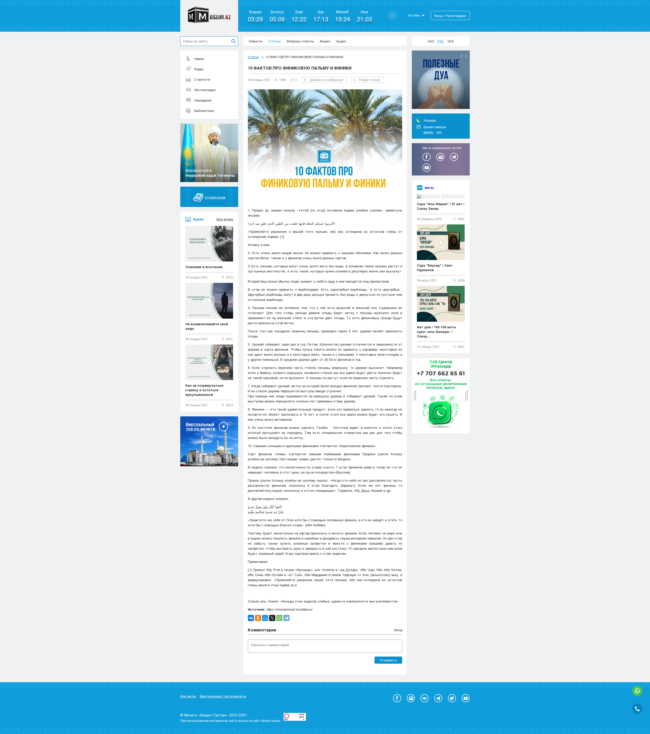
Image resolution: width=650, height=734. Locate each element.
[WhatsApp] (279, 618)
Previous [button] (462, 56)
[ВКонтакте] (251, 618)
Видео (325, 41)
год (438, 132)
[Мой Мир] (265, 618)
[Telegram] (286, 618)
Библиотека (204, 111)
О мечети (202, 79)
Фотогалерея (205, 90)
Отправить (388, 660)
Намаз (199, 59)
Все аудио (225, 219)
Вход (398, 630)
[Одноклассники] (258, 618)
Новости (255, 41)
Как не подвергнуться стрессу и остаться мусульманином (204, 390)
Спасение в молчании (204, 267)
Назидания (203, 100)
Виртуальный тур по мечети (223, 696)
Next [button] (466, 56)
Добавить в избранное (326, 79)
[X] (272, 618)
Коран (198, 69)
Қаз (431, 41)
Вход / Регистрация (450, 16)
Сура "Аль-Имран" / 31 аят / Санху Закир (440, 206)
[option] (441, 80)
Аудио (341, 41)
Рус (440, 41)
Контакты (188, 696)
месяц (428, 132)
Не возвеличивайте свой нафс (206, 326)
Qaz (450, 41)
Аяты (429, 188)
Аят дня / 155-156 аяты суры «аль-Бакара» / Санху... (436, 331)
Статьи (274, 41)
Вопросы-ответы (300, 41)
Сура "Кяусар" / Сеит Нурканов (435, 267)
